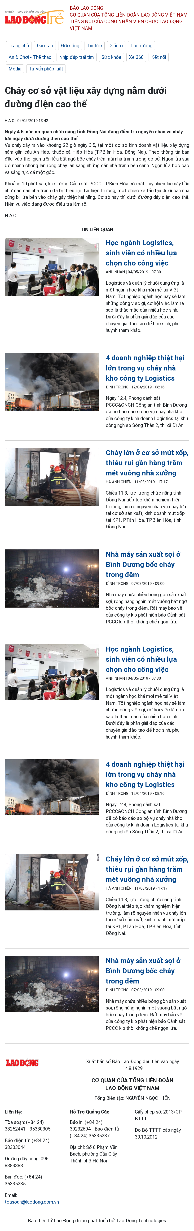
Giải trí (116, 45)
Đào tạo (44, 45)
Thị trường (141, 45)
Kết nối (158, 57)
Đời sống (70, 45)
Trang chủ (19, 45)
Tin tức (94, 45)
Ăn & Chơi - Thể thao (30, 57)
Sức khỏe (111, 57)
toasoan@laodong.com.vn (32, 1202)
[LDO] (52, 268)
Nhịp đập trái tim (76, 57)
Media (15, 69)
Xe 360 (136, 57)
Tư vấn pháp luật (46, 69)
